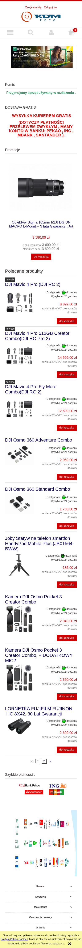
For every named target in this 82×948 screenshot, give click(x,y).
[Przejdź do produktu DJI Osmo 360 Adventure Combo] (19, 454)
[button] (10, 32)
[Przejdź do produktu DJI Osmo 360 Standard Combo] (19, 503)
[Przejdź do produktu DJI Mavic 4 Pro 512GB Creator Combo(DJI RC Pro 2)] (19, 355)
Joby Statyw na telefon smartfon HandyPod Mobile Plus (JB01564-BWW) (39, 543)
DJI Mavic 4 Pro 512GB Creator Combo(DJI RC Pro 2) (37, 336)
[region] (41, 57)
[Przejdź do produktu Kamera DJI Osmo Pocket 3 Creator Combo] (19, 619)
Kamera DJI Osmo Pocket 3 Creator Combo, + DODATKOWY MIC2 (39, 655)
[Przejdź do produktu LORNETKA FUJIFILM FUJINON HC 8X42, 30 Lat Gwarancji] (19, 726)
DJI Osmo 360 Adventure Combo (38, 440)
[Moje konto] (51, 32)
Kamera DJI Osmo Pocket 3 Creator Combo (33, 599)
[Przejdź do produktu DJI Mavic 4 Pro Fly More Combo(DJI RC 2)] (19, 408)
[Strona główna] (41, 16)
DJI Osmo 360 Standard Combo (37, 489)
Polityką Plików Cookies (14, 939)
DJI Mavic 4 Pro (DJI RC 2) (32, 284)
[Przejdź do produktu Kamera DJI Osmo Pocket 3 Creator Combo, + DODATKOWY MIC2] (19, 677)
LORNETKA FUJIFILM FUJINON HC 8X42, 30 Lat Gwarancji (38, 711)
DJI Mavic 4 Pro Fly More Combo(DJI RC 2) (30, 389)
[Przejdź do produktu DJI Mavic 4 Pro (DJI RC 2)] (19, 302)
